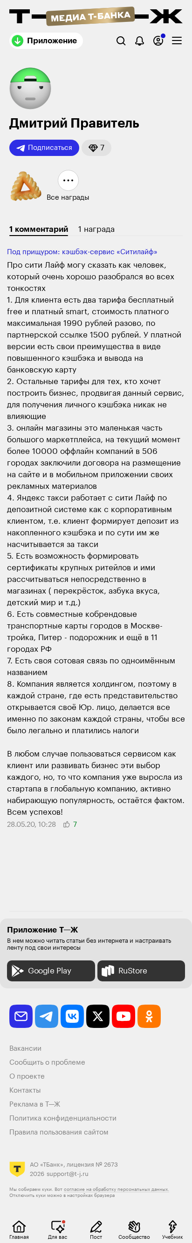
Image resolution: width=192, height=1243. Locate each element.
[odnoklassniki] (149, 1016)
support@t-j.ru (68, 1174)
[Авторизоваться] (158, 41)
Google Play (49, 971)
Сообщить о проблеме (47, 1062)
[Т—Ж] (96, 17)
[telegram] (46, 1016)
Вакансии (25, 1048)
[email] (21, 1016)
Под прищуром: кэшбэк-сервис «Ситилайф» (82, 252)
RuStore (132, 971)
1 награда (96, 229)
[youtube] (123, 1016)
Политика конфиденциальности (63, 1118)
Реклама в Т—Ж (34, 1104)
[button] (96, 148)
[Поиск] (121, 41)
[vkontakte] (72, 1016)
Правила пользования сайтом (59, 1132)
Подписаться (50, 147)
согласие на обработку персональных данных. (116, 1189)
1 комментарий (38, 229)
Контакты (25, 1090)
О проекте (27, 1076)
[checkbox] (177, 41)
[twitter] (98, 1016)
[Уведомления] (139, 41)
